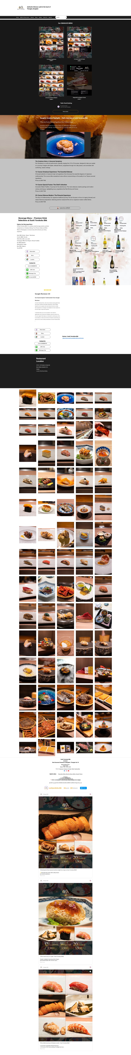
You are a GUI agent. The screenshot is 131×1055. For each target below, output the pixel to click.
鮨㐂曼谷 (65, 761)
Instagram (61, 768)
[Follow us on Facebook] (64, 770)
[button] (67, 144)
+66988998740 (67, 777)
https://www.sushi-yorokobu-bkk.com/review (73, 338)
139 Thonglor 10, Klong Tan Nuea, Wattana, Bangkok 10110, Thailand (43, 367)
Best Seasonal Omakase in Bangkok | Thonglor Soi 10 (65, 762)
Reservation (60, 774)
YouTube (69, 768)
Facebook (66, 768)
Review (81, 774)
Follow (84, 788)
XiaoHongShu (77, 768)
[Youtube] (68, 770)
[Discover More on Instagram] (66, 770)
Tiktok (73, 768)
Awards (77, 774)
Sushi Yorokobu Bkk (65, 759)
